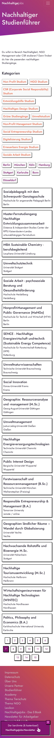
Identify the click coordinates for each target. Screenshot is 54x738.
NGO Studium (38, 82)
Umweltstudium (41, 116)
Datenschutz (12, 677)
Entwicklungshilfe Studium (18, 101)
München (19, 165)
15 (35, 657)
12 (46, 649)
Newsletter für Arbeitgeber (22, 716)
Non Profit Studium (14, 82)
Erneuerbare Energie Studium (20, 147)
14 (26, 657)
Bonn (36, 172)
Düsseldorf (9, 180)
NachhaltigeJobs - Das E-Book (23, 712)
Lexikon (9, 708)
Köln (32, 165)
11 (38, 649)
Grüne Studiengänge (15, 116)
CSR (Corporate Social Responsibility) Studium (25, 91)
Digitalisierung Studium (17, 139)
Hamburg (44, 165)
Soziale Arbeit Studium (17, 155)
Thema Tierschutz (15, 699)
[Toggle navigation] (48, 3)
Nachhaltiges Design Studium (20, 109)
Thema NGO (13, 703)
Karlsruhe (22, 172)
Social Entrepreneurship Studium (22, 132)
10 (29, 649)
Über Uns (10, 681)
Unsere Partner (14, 686)
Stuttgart (8, 172)
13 (17, 657)
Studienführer (13, 690)
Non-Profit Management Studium (22, 124)
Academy (10, 694)
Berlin (6, 165)
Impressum (11, 672)
